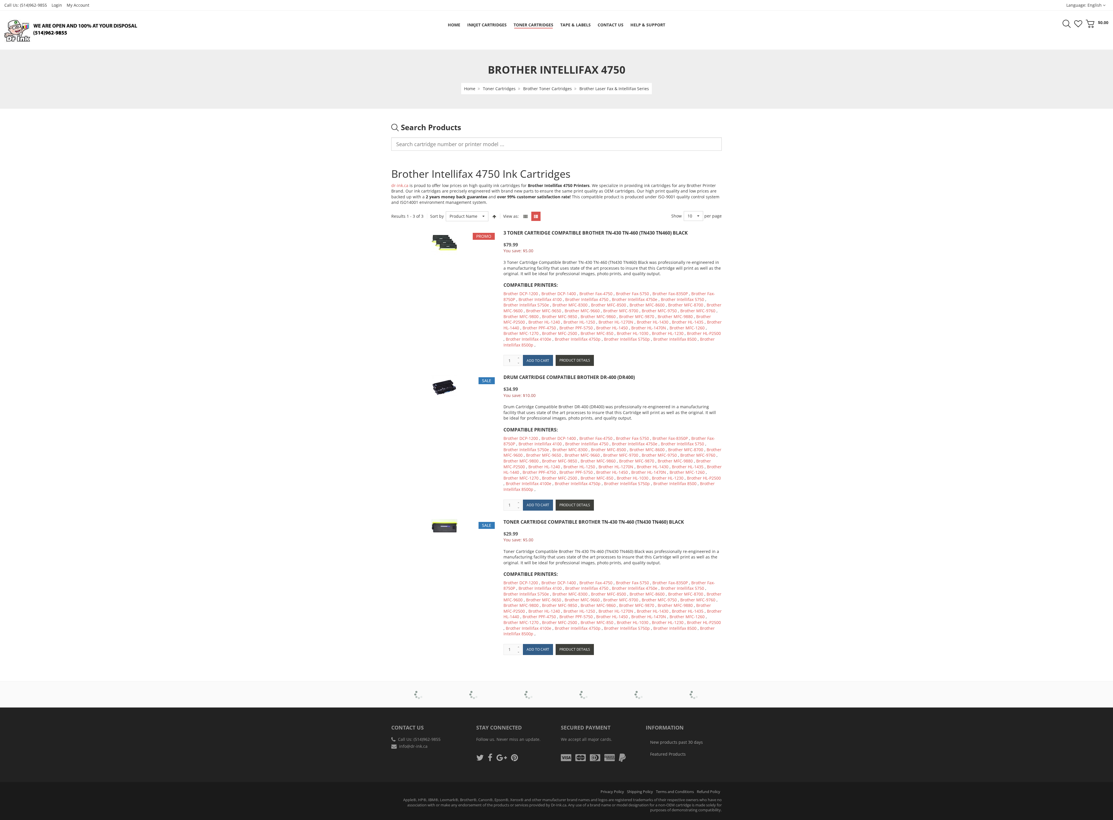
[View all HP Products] (639, 690)
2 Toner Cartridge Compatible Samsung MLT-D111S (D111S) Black (58, 805)
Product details (574, 360)
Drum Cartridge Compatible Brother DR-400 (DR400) (569, 377)
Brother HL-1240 (544, 322)
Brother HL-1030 (632, 333)
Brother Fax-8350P (670, 293)
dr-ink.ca (399, 185)
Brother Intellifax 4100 (540, 299)
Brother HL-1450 (612, 328)
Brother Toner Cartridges (547, 88)
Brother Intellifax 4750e (634, 299)
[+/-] (494, 216)
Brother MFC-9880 (675, 316)
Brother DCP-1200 (520, 293)
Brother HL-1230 (667, 333)
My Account (78, 5)
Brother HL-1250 (579, 322)
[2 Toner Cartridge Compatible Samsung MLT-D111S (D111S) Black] (16, 805)
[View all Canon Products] (474, 690)
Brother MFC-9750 (659, 310)
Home (469, 88)
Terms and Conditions (675, 791)
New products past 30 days (676, 742)
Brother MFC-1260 (687, 328)
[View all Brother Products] (419, 690)
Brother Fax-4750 (595, 293)
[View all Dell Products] (529, 690)
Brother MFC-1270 (521, 333)
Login (57, 5)
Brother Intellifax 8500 (674, 339)
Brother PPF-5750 (576, 328)
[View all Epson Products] (584, 690)
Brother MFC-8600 (647, 305)
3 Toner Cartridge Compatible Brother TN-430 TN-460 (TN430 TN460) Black (595, 233)
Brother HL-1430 (652, 322)
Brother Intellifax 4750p (578, 339)
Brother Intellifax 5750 (682, 299)
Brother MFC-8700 (685, 305)
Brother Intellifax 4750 (586, 299)
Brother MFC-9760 (697, 310)
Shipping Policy (640, 791)
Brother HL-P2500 (704, 333)
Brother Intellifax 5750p (627, 339)
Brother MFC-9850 (559, 316)
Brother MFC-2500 (559, 333)
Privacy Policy (612, 791)
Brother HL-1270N (616, 322)
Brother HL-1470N (648, 328)
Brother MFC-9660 (582, 310)
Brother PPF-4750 (539, 328)
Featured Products (668, 754)
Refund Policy (708, 791)
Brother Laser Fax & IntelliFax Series (614, 88)
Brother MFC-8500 (608, 305)
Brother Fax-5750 (632, 293)
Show (676, 216)
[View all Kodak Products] (694, 690)
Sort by (437, 216)
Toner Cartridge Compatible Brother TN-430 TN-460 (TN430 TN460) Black (593, 522)
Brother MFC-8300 (570, 305)
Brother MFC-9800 (521, 316)
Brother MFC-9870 (636, 316)
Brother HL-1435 (687, 322)
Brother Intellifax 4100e (528, 339)
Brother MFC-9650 (543, 310)
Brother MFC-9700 (620, 310)
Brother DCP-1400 (558, 293)
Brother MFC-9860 (598, 316)
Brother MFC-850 (597, 333)
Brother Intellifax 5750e (526, 305)
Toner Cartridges (499, 88)
